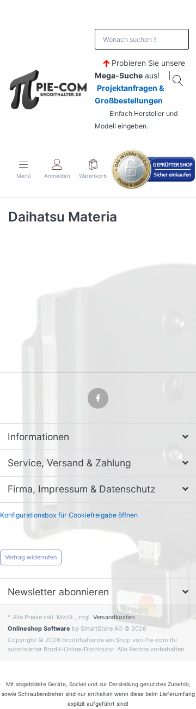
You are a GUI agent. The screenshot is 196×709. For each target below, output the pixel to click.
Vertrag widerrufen (31, 557)
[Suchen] (178, 80)
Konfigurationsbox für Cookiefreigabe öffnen (69, 515)
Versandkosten (113, 617)
